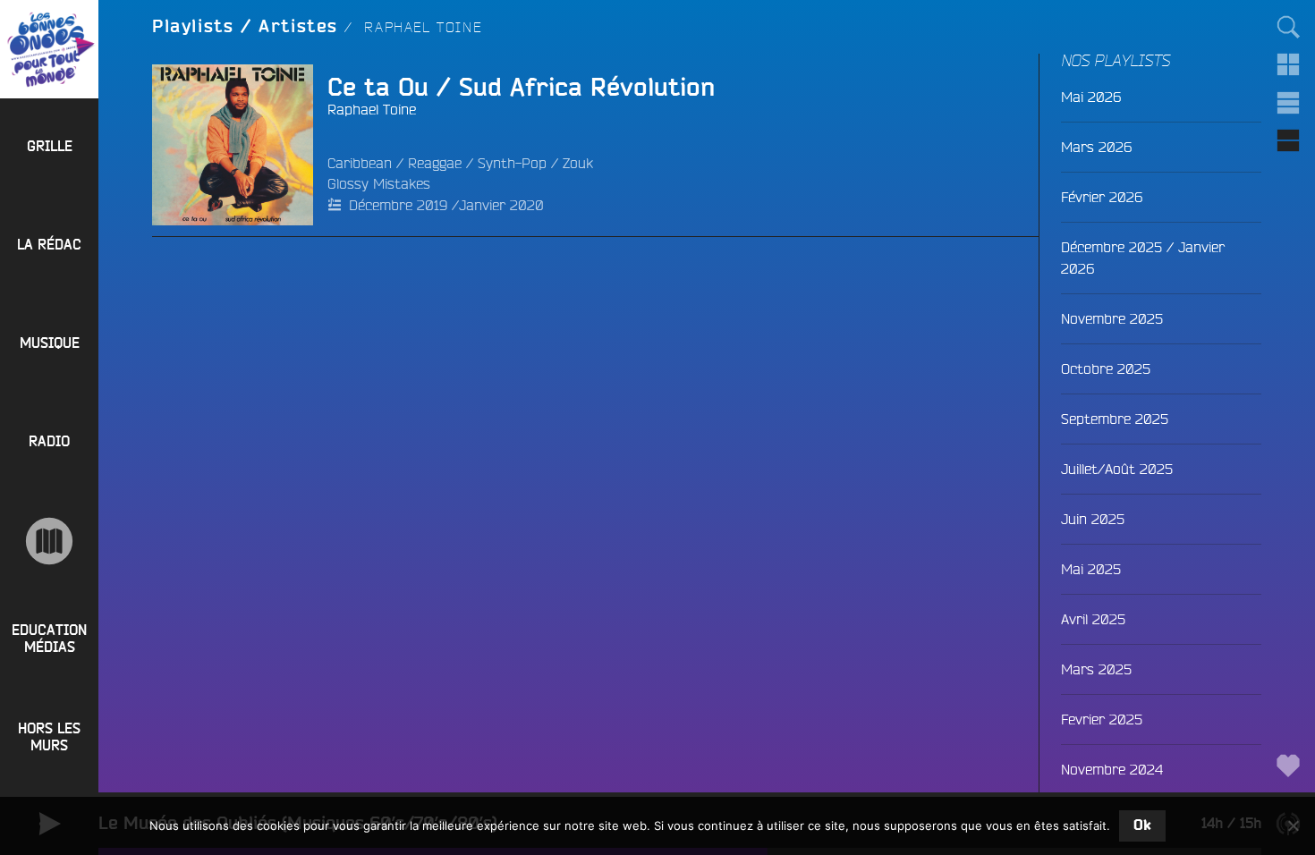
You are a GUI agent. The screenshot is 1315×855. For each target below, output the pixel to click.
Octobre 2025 (1105, 368)
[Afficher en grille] (1288, 64)
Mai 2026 (1091, 97)
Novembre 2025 (1112, 318)
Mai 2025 (1091, 569)
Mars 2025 (1096, 669)
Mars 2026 (1096, 147)
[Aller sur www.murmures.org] (49, 541)
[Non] (1293, 825)
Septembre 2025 (1114, 419)
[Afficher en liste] (1288, 103)
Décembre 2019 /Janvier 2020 (446, 205)
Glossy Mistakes (378, 183)
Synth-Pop (512, 163)
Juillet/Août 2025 (1117, 469)
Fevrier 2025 (1101, 719)
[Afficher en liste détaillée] (1288, 140)
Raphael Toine (371, 109)
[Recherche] (1288, 27)
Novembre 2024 (1112, 769)
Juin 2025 (1092, 519)
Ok (1142, 825)
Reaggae (435, 163)
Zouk (578, 163)
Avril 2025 (1093, 619)
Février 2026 (1101, 197)
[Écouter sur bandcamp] (186, 144)
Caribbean (359, 163)
